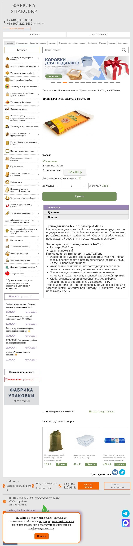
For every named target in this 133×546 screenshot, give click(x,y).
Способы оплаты (47, 498)
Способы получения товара (72, 43)
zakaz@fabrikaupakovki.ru (22, 510)
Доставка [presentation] (53, 212)
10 (106, 82)
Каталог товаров (38, 43)
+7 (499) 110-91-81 (70, 486)
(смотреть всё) (26, 297)
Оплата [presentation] (52, 217)
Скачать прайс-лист (21, 372)
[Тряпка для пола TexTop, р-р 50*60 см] (68, 138)
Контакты (34, 34)
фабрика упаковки (24, 8)
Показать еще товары (101, 411)
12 (118, 82)
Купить (79, 196)
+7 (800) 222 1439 (19, 23)
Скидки (52, 43)
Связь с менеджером (117, 485)
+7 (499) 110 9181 (19, 20)
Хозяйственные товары (66, 90)
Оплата (102, 43)
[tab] (86, 207)
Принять (41, 536)
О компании (22, 43)
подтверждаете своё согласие (56, 521)
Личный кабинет (98, 34)
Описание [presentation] (54, 207)
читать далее (31, 312)
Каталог (22, 50)
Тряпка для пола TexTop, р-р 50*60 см (100, 90)
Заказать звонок (17, 29)
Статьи (112, 43)
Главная (10, 43)
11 (112, 82)
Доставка (92, 43)
